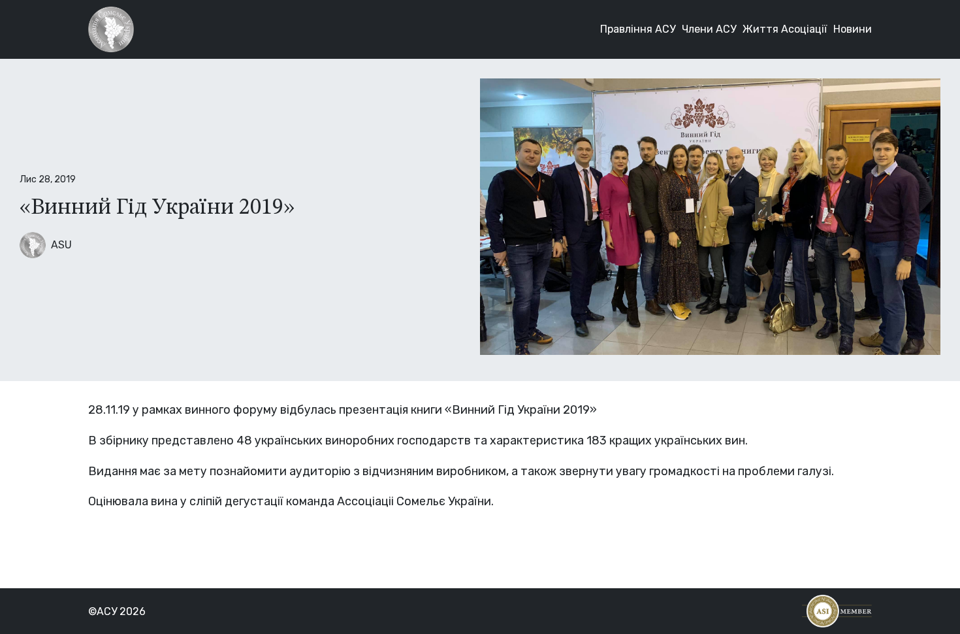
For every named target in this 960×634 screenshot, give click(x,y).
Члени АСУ (709, 29)
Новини (852, 29)
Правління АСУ (637, 29)
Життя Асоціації (785, 29)
